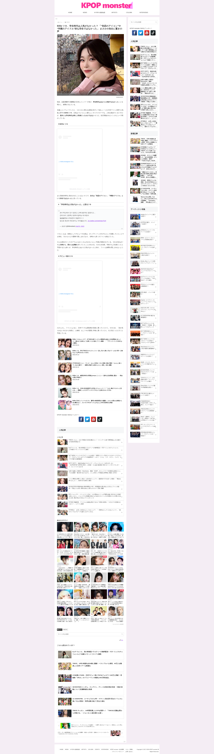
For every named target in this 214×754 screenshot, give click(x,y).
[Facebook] (81, 419)
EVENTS (97, 749)
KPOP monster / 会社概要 (117, 749)
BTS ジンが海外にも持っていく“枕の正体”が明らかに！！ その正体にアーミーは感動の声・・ (99, 569)
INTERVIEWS (105, 749)
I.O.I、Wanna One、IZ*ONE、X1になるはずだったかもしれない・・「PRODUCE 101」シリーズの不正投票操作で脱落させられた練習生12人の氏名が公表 (116, 554)
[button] (122, 634)
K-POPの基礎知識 (75, 749)
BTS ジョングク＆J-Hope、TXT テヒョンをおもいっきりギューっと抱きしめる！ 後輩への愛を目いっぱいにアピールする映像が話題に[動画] (82, 604)
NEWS (60, 629)
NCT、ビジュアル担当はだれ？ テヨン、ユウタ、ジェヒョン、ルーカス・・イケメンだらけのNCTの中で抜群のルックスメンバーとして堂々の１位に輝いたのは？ (65, 554)
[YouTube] (93, 419)
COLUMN (90, 749)
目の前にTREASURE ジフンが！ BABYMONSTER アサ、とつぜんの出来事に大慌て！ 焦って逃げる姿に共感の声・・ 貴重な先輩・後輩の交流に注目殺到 (64, 621)
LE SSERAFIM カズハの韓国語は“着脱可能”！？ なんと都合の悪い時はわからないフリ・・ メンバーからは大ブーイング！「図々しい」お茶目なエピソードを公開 (99, 587)
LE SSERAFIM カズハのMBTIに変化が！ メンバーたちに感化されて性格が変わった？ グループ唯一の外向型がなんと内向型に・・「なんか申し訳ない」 (65, 537)
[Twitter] (87, 419)
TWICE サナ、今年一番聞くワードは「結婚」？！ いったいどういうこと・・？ (81, 620)
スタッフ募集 (129, 749)
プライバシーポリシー (118, 751)
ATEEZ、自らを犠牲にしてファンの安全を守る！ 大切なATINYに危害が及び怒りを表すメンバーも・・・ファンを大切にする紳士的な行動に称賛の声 (65, 587)
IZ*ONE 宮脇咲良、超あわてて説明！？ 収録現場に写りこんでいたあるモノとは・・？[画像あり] (81, 569)
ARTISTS (83, 749)
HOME (61, 749)
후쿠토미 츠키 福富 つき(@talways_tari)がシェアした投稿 (80, 321)
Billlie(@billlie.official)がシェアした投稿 (80, 189)
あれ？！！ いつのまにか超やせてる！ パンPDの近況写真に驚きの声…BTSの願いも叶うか (115, 603)
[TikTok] (99, 419)
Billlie (66, 629)
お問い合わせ (128, 751)
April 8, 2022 (80, 226)
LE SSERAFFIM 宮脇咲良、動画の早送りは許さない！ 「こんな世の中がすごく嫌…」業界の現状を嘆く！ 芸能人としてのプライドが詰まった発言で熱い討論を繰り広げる (82, 554)
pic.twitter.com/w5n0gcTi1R (97, 221)
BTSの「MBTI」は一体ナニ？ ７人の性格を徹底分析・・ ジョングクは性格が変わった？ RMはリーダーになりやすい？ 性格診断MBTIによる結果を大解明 (99, 621)
